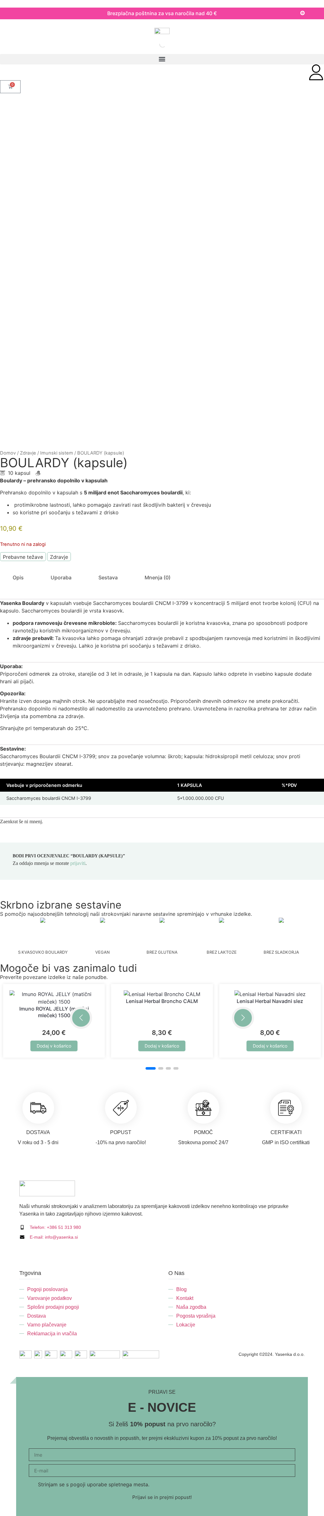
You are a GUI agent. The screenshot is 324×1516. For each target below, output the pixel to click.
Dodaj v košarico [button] (54, 1045)
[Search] (154, 44)
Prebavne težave (23, 557)
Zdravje (28, 453)
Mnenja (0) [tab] (158, 577)
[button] (162, 59)
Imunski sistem (56, 453)
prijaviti (77, 863)
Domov (8, 453)
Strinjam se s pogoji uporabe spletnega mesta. (93, 1484)
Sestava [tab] (108, 577)
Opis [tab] (18, 577)
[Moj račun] (316, 72)
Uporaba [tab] (61, 577)
